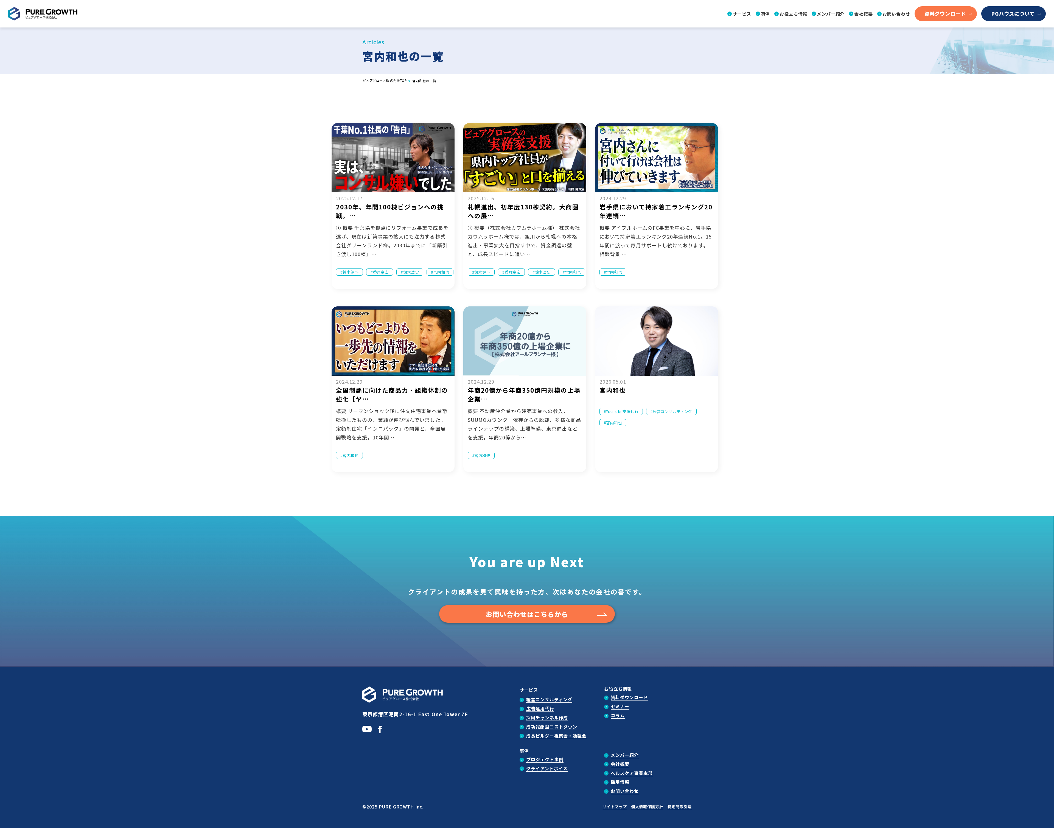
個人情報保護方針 (647, 806)
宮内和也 (441, 272)
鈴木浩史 (411, 272)
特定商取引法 (680, 806)
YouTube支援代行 (622, 411)
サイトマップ (615, 806)
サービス (529, 689)
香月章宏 (381, 272)
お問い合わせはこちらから (527, 614)
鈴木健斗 (350, 272)
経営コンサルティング (672, 411)
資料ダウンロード (945, 13)
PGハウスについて (1013, 13)
